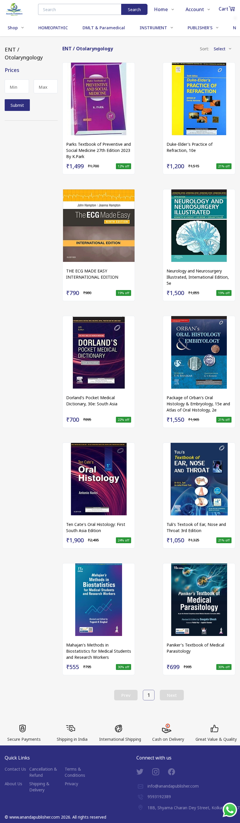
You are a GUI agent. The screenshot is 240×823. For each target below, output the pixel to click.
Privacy (71, 783)
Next (172, 695)
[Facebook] (176, 771)
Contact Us (15, 769)
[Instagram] (160, 771)
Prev (126, 695)
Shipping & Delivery (39, 787)
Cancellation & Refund (43, 772)
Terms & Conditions (75, 772)
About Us (13, 783)
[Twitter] (144, 772)
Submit (17, 105)
